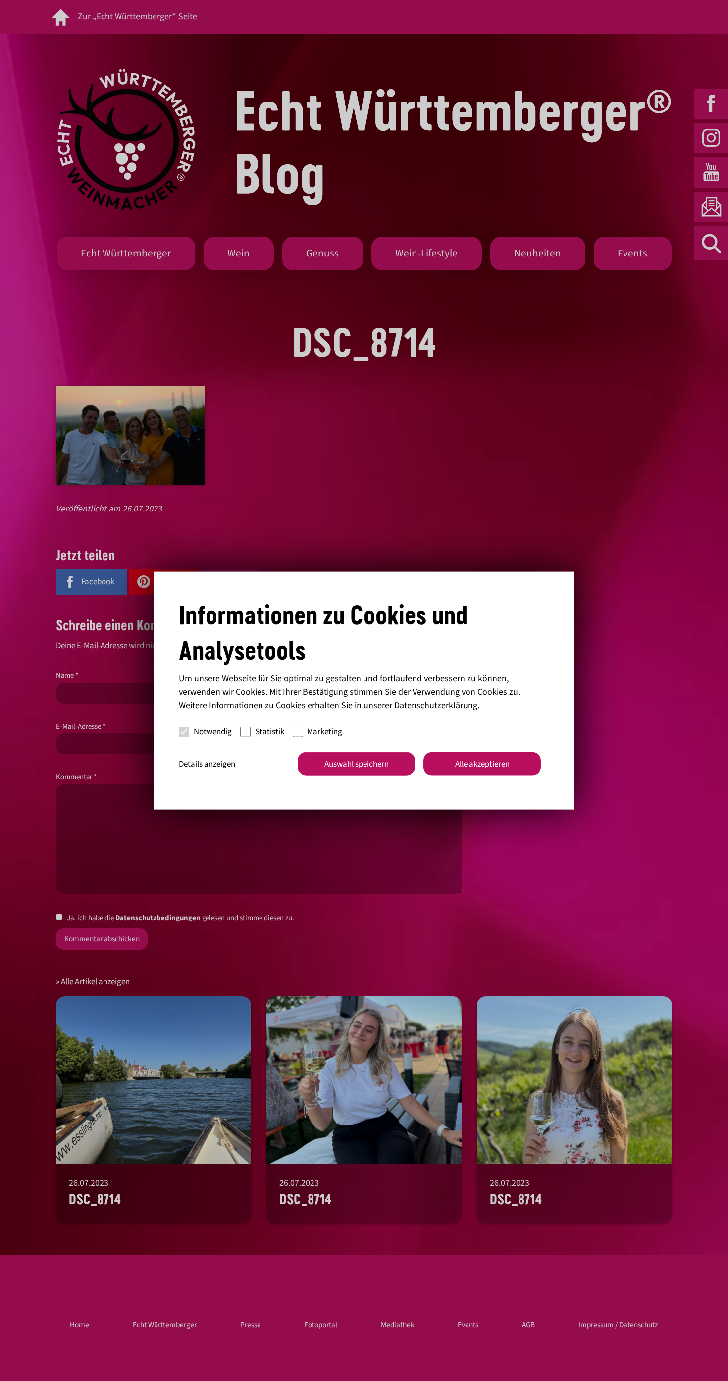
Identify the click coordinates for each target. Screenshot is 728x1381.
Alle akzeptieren (482, 763)
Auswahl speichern (356, 763)
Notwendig (213, 732)
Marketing (324, 732)
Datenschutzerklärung (435, 705)
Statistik (269, 732)
